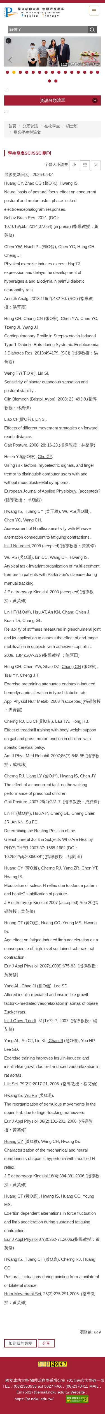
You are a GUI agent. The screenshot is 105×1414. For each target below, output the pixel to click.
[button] (8, 41)
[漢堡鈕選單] (94, 10)
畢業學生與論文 (27, 132)
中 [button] (85, 164)
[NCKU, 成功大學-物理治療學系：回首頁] (35, 13)
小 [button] (74, 164)
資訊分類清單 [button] (52, 100)
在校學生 (52, 126)
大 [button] (96, 164)
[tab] (7, 72)
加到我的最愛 (20, 1343)
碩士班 (72, 126)
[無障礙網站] (77, 1399)
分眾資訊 (30, 126)
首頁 (12, 126)
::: (6, 89)
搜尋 (92, 29)
